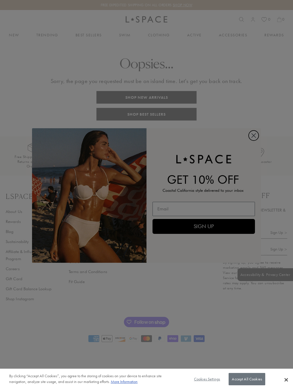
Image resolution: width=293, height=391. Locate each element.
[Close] (286, 379)
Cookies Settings (207, 379)
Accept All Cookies (247, 379)
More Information (124, 381)
